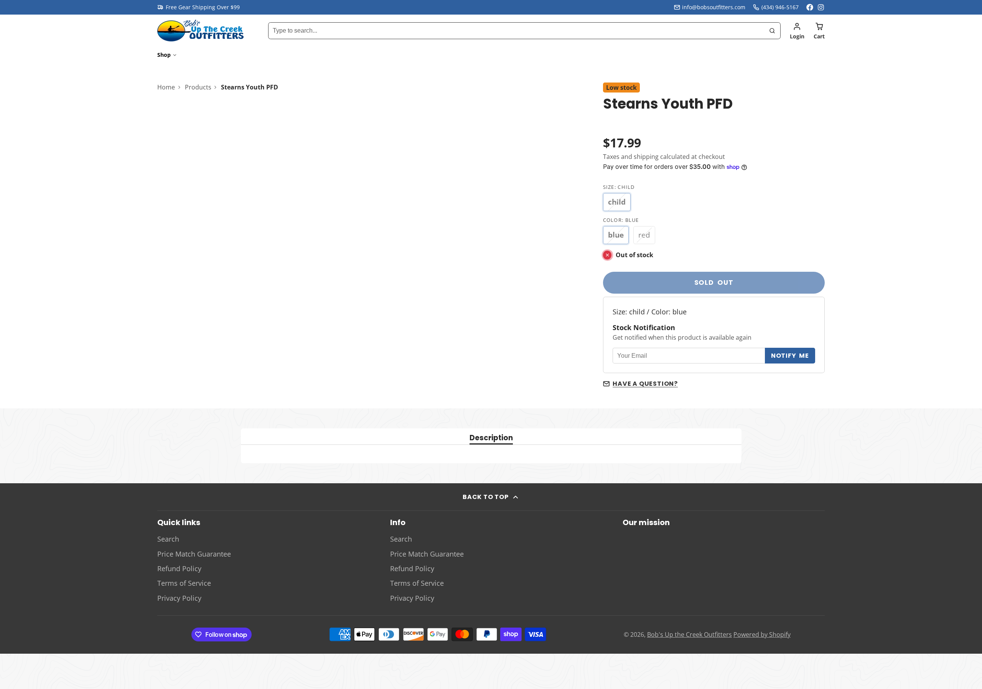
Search (168, 539)
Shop (164, 54)
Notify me (790, 355)
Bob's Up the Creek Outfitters (689, 634)
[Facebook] (809, 7)
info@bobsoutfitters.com (713, 7)
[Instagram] (821, 7)
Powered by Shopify (762, 634)
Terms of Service (184, 583)
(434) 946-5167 (780, 7)
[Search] (772, 31)
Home (166, 87)
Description (491, 439)
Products (198, 87)
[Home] (200, 30)
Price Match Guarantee (194, 553)
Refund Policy (179, 568)
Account (797, 30)
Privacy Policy (179, 598)
